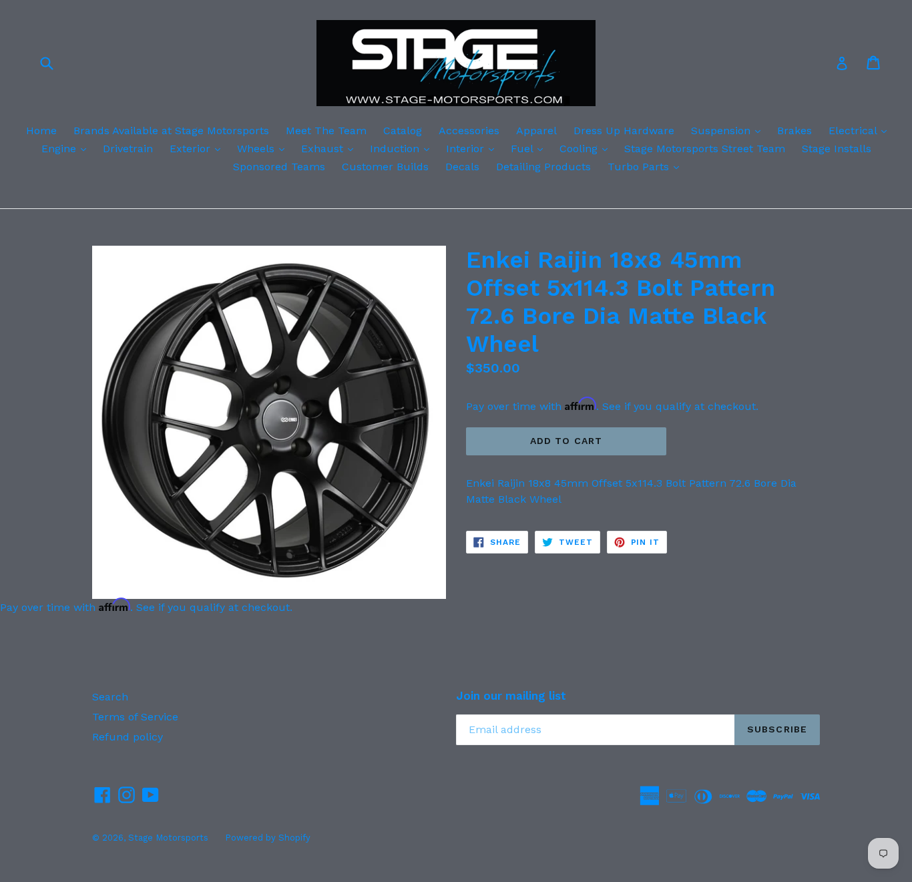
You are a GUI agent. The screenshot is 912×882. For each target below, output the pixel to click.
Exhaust (330, 148)
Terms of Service (135, 716)
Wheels (264, 148)
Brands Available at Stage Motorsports (171, 130)
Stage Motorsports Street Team (704, 148)
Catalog (402, 130)
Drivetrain (128, 148)
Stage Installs (836, 148)
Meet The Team (326, 130)
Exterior (198, 148)
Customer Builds (385, 166)
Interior (473, 148)
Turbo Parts (647, 166)
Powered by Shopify (267, 838)
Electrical (861, 130)
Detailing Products (543, 166)
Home (41, 130)
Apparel (536, 130)
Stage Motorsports (168, 838)
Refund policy (127, 736)
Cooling (586, 148)
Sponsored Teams (279, 166)
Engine (67, 148)
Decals (462, 166)
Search (110, 696)
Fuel (530, 148)
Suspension (729, 130)
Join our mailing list (511, 695)
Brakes (794, 130)
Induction (403, 148)
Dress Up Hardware (624, 130)
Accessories (469, 130)
